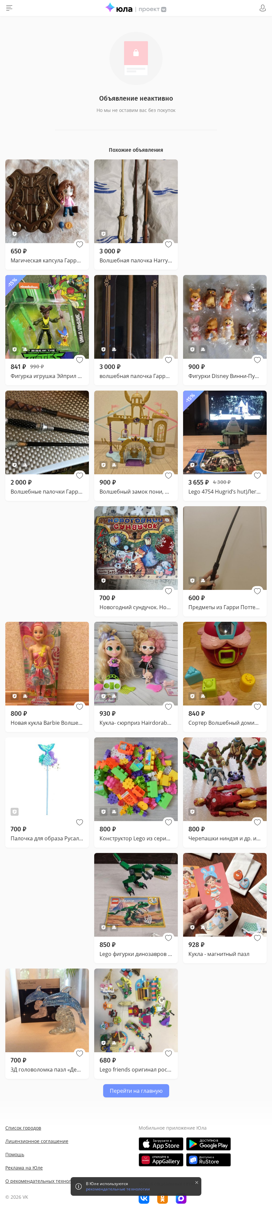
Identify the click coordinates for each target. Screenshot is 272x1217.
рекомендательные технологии (118, 1189)
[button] (79, 244)
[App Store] (161, 1144)
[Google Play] (208, 1144)
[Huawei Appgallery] (161, 1160)
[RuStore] (208, 1160)
